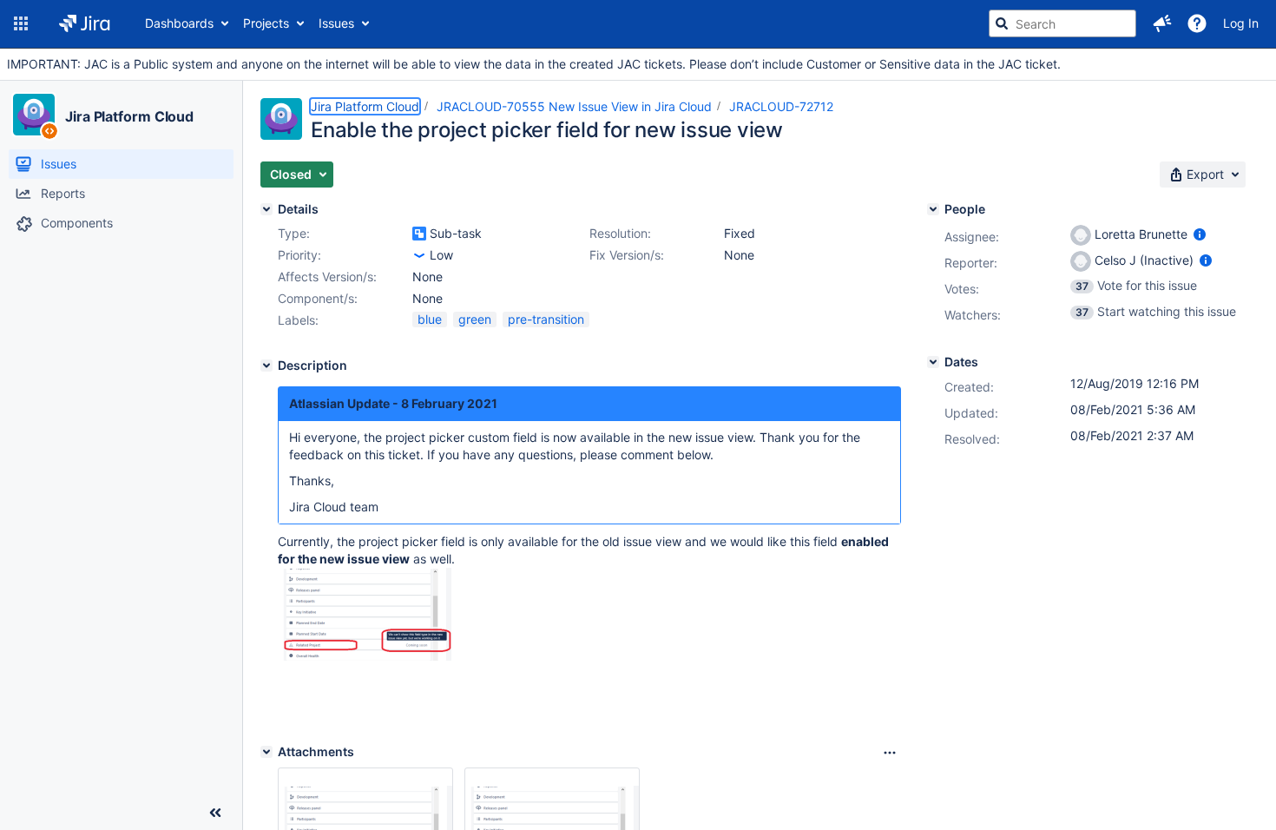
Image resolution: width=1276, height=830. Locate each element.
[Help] (1197, 23)
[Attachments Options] (889, 752)
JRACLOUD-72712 (781, 106)
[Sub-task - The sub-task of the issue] (419, 233)
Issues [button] (336, 23)
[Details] (266, 209)
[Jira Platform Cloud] (34, 114)
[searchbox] (1062, 23)
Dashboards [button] (179, 23)
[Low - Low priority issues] (419, 255)
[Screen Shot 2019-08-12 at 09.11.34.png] (364, 656)
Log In (1241, 23)
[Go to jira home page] (84, 23)
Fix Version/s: (626, 254)
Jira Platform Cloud (129, 116)
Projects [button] (266, 23)
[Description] (266, 365)
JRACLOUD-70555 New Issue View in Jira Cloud (574, 106)
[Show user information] (1200, 234)
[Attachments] (266, 752)
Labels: (298, 320)
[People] (933, 209)
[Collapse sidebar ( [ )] (215, 813)
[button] (21, 23)
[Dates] (933, 362)
